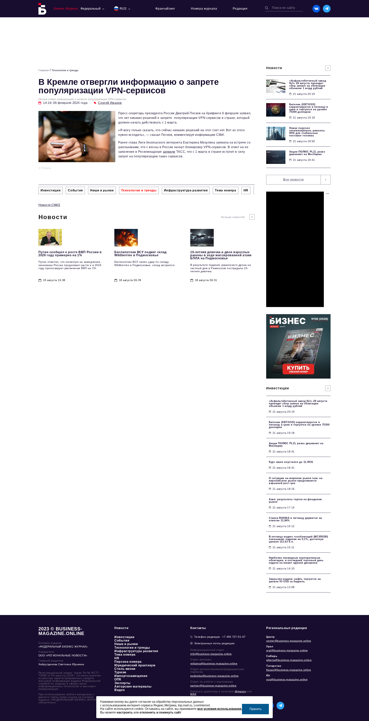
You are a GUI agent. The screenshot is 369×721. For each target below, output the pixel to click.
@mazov (240, 691)
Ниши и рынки (126, 644)
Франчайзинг (165, 8)
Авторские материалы (132, 686)
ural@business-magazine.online (287, 650)
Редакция (240, 8)
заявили (169, 151)
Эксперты (122, 683)
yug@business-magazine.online (287, 679)
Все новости (293, 179)
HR (116, 658)
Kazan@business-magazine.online (288, 669)
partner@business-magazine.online (213, 685)
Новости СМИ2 (49, 205)
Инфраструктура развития (136, 651)
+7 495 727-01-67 (234, 636)
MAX (193, 694)
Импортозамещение (130, 676)
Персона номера (128, 661)
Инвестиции (124, 637)
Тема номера (124, 654)
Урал (269, 646)
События (121, 640)
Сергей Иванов (110, 102)
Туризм (120, 672)
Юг (268, 675)
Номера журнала (204, 8)
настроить (125, 712)
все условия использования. (219, 708)
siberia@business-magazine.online (289, 660)
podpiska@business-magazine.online (214, 675)
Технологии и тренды (65, 70)
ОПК (117, 679)
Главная (43, 70)
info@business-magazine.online (211, 653)
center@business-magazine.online (288, 640)
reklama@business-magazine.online (213, 663)
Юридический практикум (134, 665)
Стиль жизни (124, 668)
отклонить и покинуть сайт (160, 712)
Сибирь (272, 656)
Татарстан (273, 665)
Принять (255, 709)
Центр (270, 636)
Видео (119, 690)
